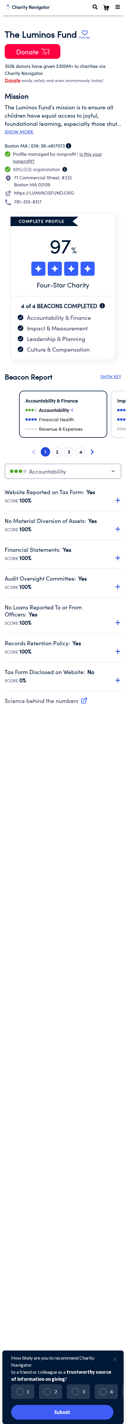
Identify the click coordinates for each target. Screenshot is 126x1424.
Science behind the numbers (41, 700)
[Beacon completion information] (102, 305)
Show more (19, 132)
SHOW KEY (111, 376)
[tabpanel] (63, 589)
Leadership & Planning (56, 338)
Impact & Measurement (57, 328)
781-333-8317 (28, 201)
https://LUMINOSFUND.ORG (44, 193)
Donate (13, 80)
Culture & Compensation (58, 349)
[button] (63, 493)
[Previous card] (33, 452)
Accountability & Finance (59, 317)
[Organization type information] (64, 169)
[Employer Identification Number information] (68, 145)
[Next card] (92, 452)
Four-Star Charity (63, 284)
